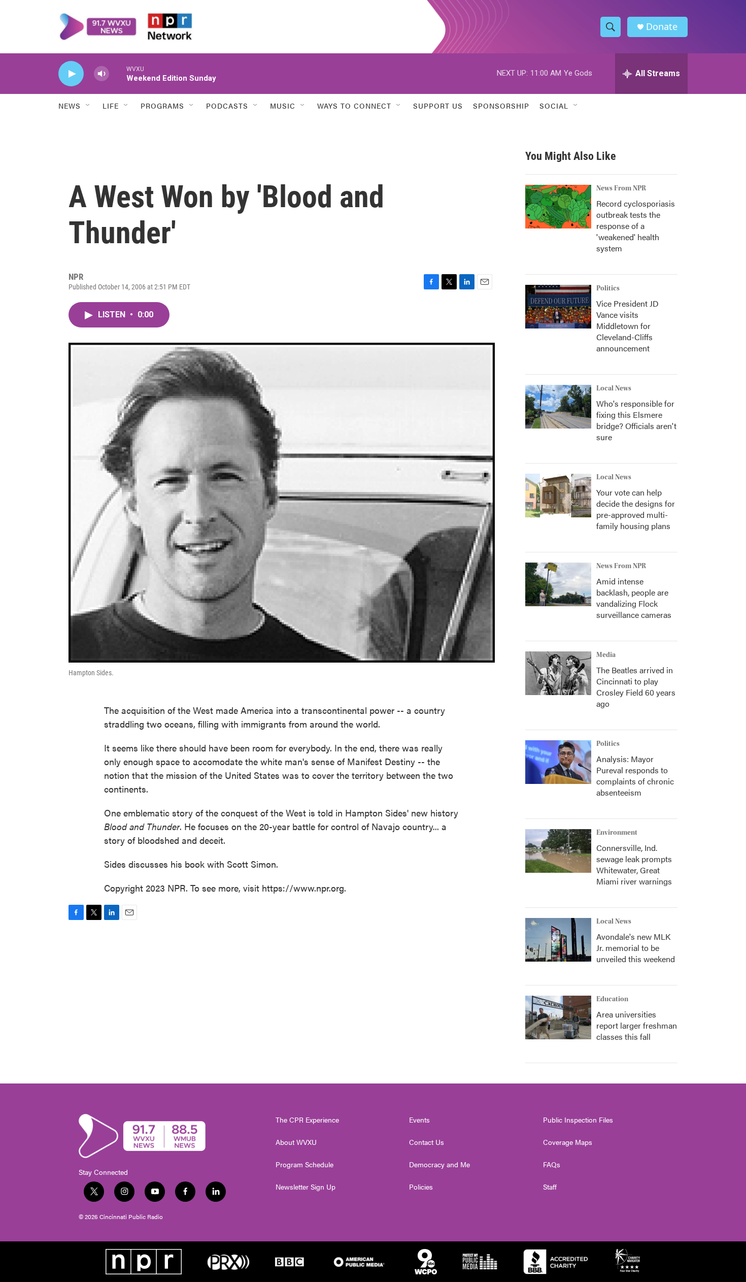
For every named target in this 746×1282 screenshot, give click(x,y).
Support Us (438, 106)
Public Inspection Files (578, 1120)
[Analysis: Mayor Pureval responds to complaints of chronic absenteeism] (558, 762)
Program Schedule (304, 1165)
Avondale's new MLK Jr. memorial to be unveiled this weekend (635, 948)
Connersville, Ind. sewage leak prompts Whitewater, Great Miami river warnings (634, 864)
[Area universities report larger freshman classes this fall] (558, 1017)
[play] (71, 74)
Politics (608, 288)
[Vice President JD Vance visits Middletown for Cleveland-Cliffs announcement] (558, 306)
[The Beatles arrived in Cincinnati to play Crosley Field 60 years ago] (558, 673)
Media (606, 655)
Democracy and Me (439, 1165)
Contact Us (426, 1142)
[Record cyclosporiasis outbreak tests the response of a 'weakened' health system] (558, 206)
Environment (616, 833)
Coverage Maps (567, 1142)
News (69, 106)
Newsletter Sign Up (305, 1187)
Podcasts (227, 106)
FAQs (551, 1165)
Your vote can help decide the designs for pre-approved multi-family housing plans (635, 509)
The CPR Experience (307, 1120)
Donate (661, 26)
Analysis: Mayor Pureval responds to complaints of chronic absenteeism (635, 775)
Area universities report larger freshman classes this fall (636, 1025)
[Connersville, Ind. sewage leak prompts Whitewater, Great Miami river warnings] (558, 851)
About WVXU (296, 1142)
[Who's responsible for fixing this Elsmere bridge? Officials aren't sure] (558, 407)
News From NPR (621, 188)
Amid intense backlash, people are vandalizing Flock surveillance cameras (633, 597)
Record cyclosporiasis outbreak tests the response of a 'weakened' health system (635, 226)
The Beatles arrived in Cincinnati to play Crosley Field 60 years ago (635, 686)
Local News (613, 388)
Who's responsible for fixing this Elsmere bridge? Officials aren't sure (636, 420)
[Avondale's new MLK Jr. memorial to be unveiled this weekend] (558, 940)
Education (612, 999)
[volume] (101, 73)
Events (419, 1120)
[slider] (117, 73)
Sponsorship (501, 106)
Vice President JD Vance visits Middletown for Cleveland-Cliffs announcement (627, 326)
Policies (421, 1187)
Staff (550, 1187)
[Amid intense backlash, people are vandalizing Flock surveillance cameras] (558, 584)
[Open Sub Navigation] (88, 106)
